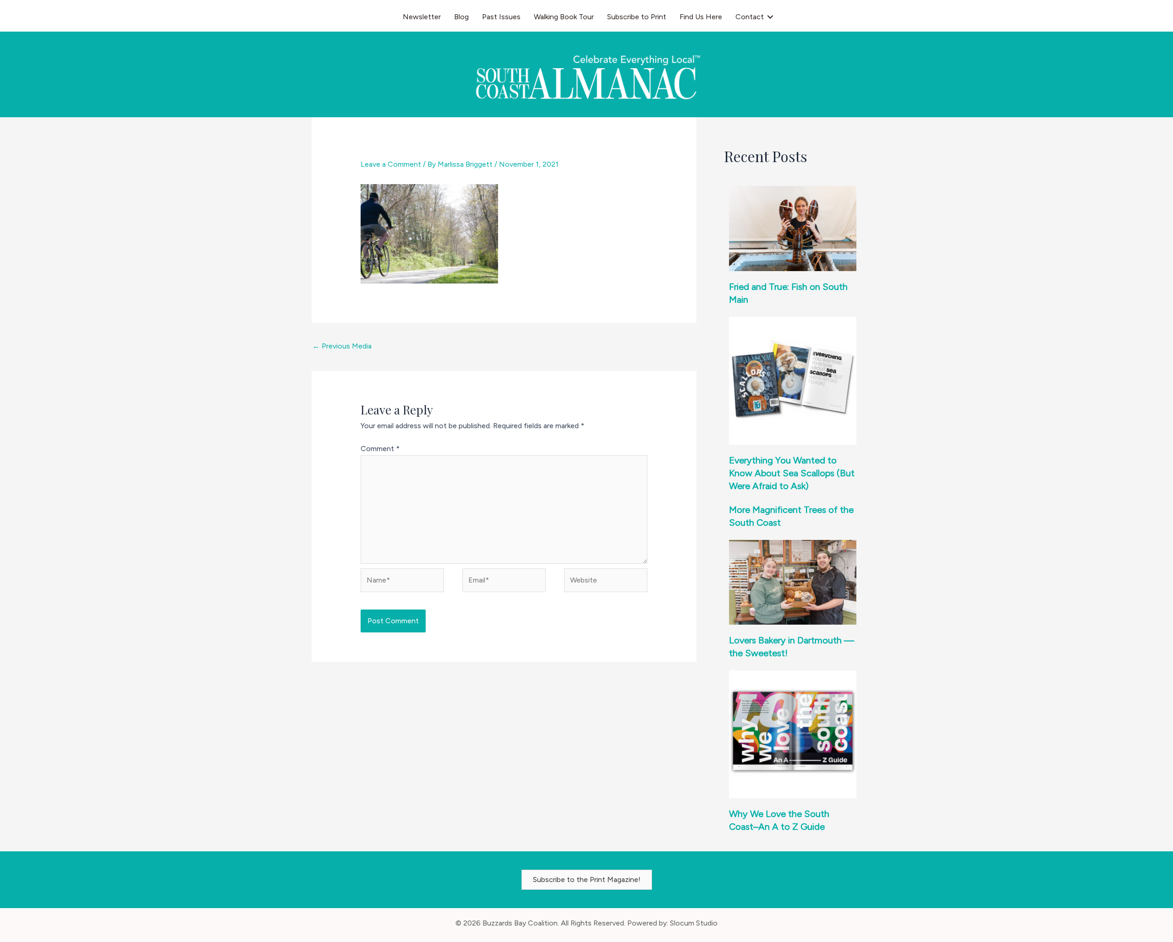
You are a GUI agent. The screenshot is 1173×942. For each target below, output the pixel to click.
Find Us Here (701, 16)
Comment (380, 448)
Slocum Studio (694, 923)
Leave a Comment (391, 164)
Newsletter (422, 16)
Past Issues (501, 16)
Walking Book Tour (564, 16)
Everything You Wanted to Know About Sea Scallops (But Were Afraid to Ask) (792, 473)
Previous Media (342, 346)
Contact (749, 16)
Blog (461, 16)
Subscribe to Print (636, 16)
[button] (770, 17)
